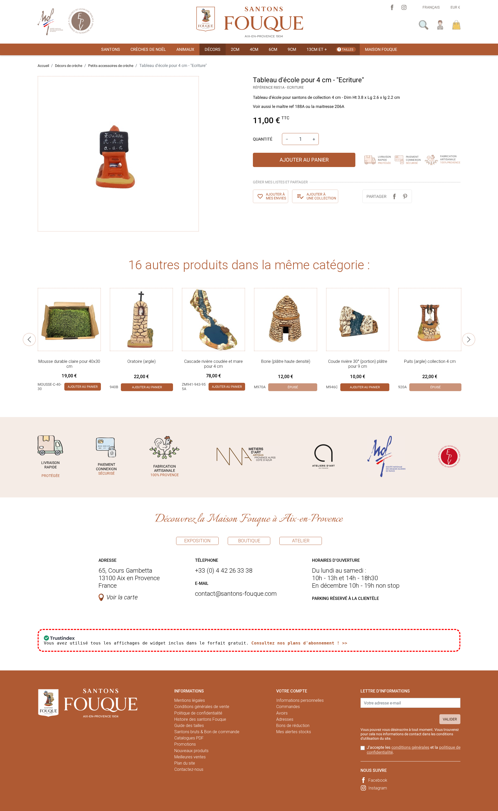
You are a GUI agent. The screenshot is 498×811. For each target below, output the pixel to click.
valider (450, 719)
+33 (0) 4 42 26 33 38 (223, 570)
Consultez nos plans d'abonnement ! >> (299, 643)
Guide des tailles (189, 725)
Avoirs (282, 713)
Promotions (185, 744)
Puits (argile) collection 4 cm (430, 361)
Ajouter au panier (304, 160)
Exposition (197, 540)
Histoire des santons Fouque (200, 719)
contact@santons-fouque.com (236, 593)
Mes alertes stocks (293, 731)
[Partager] (394, 196)
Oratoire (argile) (141, 361)
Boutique (249, 540)
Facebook (377, 780)
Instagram (377, 788)
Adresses (284, 719)
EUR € (455, 7)
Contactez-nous (188, 769)
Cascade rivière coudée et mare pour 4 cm (213, 364)
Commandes (288, 706)
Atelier (300, 540)
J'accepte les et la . (413, 750)
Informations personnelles (300, 700)
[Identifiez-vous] (440, 24)
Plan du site (184, 763)
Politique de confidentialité (198, 713)
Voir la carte (122, 597)
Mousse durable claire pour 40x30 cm (69, 364)
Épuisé (293, 387)
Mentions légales (189, 700)
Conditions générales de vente (201, 706)
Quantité (262, 139)
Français (431, 7)
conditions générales (410, 747)
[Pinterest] (405, 196)
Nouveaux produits (191, 750)
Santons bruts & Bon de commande (206, 731)
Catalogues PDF (189, 738)
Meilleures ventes (190, 756)
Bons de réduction (292, 725)
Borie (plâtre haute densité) (285, 361)
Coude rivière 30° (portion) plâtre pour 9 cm (357, 364)
